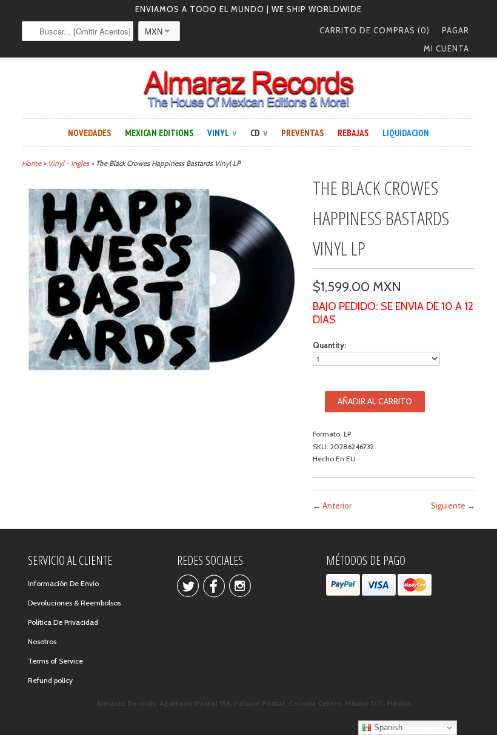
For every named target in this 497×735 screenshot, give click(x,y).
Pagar (455, 30)
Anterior (337, 505)
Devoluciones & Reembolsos (74, 602)
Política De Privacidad (63, 622)
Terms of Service (55, 660)
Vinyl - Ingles (68, 163)
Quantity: (329, 345)
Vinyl (221, 133)
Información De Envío (63, 583)
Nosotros (42, 641)
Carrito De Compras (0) (374, 30)
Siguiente (448, 505)
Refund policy (50, 680)
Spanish (387, 727)
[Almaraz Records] (248, 89)
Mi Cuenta (446, 48)
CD (258, 133)
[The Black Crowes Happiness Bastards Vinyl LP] (161, 375)
